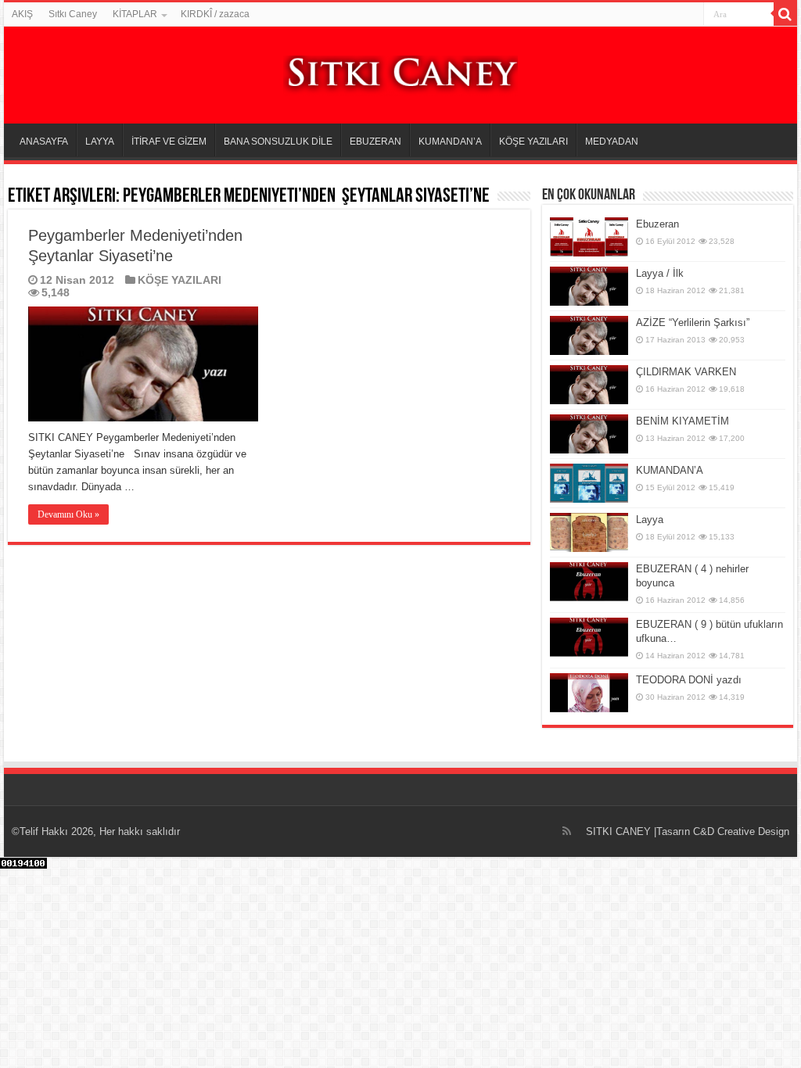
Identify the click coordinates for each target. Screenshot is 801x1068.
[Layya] (589, 532)
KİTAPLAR (135, 14)
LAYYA (99, 141)
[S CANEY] (400, 72)
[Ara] (785, 14)
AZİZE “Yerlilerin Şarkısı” (692, 322)
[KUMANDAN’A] (589, 483)
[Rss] (567, 831)
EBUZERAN (375, 141)
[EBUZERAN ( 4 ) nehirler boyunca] (589, 581)
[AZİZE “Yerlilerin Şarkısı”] (589, 335)
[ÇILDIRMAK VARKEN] (589, 384)
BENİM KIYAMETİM (682, 421)
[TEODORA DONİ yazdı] (589, 692)
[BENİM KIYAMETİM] (589, 433)
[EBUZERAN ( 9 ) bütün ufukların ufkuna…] (589, 637)
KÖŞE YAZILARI (533, 141)
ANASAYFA (44, 141)
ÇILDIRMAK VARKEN (686, 372)
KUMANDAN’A (450, 141)
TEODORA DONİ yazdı (689, 680)
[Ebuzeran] (589, 236)
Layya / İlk (660, 273)
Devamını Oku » (68, 514)
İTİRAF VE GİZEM (169, 141)
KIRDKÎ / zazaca (215, 14)
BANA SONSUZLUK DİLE (278, 141)
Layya (649, 519)
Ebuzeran (657, 224)
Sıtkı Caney (72, 14)
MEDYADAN (611, 141)
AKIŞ (22, 14)
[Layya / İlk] (589, 286)
